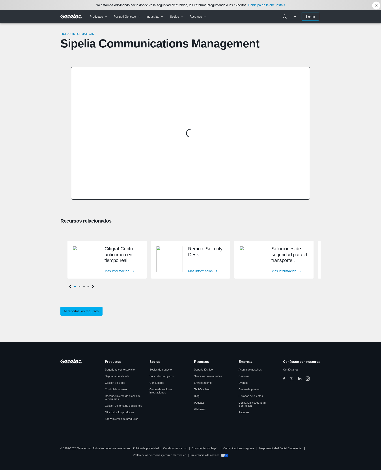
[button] (75, 286)
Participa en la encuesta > (267, 5)
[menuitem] (98, 16)
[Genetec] (71, 16)
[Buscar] (285, 17)
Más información (117, 271)
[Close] (376, 5)
